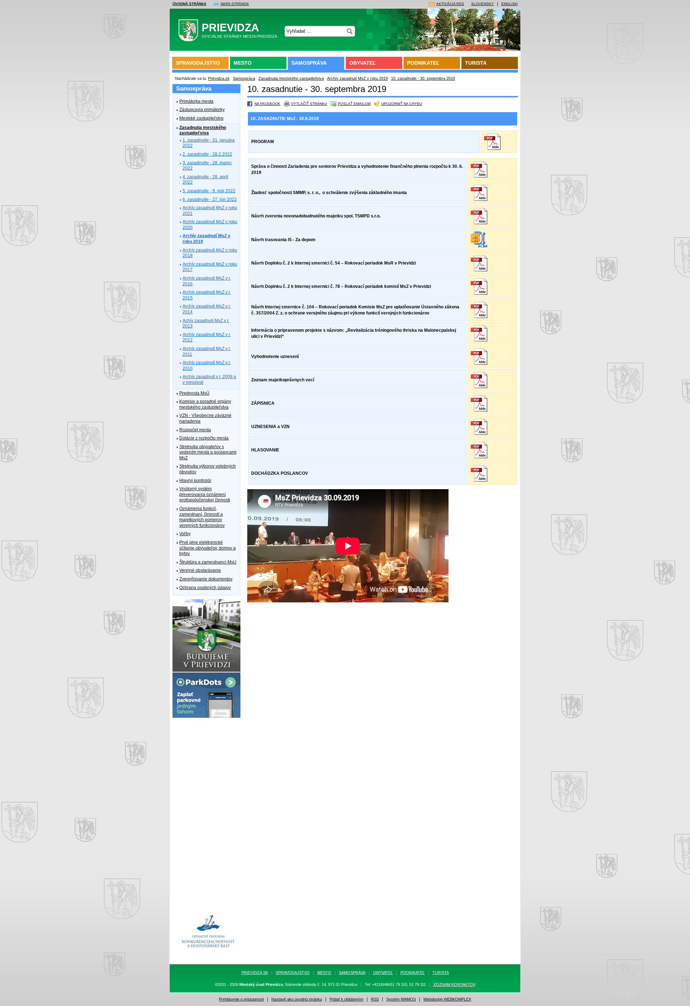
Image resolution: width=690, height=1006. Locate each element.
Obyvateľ (362, 63)
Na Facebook (267, 104)
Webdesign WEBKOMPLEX (447, 999)
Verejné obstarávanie (200, 570)
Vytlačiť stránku (309, 104)
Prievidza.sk (219, 78)
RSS (375, 999)
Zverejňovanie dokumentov (206, 579)
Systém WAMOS (401, 999)
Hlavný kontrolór (195, 480)
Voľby (184, 533)
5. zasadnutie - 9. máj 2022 (209, 190)
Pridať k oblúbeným (346, 999)
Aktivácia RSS (450, 4)
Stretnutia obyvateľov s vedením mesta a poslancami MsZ (207, 452)
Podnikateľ (423, 63)
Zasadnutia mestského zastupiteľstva (291, 78)
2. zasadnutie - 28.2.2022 (207, 154)
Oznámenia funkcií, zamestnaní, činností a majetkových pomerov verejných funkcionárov (202, 517)
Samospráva (309, 63)
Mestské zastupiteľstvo (201, 118)
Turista (476, 63)
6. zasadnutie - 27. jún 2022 (210, 199)
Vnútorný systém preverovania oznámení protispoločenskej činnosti (204, 494)
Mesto (243, 63)
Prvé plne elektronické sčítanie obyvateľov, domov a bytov (207, 548)
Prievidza (239, 30)
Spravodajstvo (198, 63)
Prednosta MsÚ (194, 393)
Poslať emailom (354, 104)
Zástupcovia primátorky (202, 109)
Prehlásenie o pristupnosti (241, 999)
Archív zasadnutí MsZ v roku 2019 (357, 78)
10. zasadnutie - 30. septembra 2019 (423, 78)
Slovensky (482, 4)
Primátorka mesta (196, 101)
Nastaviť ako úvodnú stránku (296, 999)
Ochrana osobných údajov (205, 587)
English (509, 4)
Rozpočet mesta (195, 429)
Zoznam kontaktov (454, 985)
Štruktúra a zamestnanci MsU (207, 562)
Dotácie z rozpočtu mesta (204, 438)
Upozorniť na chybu (401, 104)
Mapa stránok (235, 4)
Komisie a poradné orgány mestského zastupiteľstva (205, 404)
